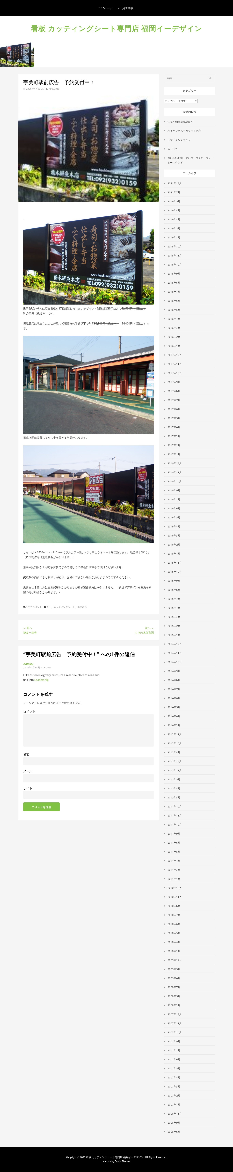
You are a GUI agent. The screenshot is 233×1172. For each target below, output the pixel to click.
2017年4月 (174, 427)
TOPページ (106, 8)
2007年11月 (175, 1023)
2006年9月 (174, 1122)
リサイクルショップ (179, 139)
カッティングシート (64, 607)
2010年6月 (174, 924)
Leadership (41, 680)
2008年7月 (174, 987)
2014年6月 (174, 698)
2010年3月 (174, 951)
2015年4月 (174, 607)
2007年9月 (174, 1041)
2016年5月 (174, 517)
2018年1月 (174, 345)
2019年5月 (174, 201)
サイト (27, 788)
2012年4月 (174, 788)
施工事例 (128, 8)
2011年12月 (175, 806)
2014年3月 (174, 725)
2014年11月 (175, 653)
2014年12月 (175, 644)
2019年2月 (174, 228)
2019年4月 (174, 210)
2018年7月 (174, 291)
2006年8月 (174, 1131)
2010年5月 (174, 933)
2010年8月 (174, 906)
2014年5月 (174, 707)
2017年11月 (175, 364)
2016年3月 (174, 535)
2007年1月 (174, 1104)
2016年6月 (174, 508)
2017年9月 (174, 382)
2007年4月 (174, 1077)
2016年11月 (175, 472)
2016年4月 (174, 526)
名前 (26, 754)
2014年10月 (175, 662)
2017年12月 (175, 355)
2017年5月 (174, 418)
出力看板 (82, 607)
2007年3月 (174, 1086)
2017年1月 (174, 454)
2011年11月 (175, 815)
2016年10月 (175, 481)
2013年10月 (175, 743)
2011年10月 (175, 824)
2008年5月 (174, 996)
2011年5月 (174, 851)
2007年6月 (174, 1059)
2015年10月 (175, 571)
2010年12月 (175, 887)
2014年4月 (174, 716)
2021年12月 (175, 183)
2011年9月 (174, 833)
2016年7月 (174, 499)
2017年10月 (175, 373)
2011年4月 (174, 860)
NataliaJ (28, 664)
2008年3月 (174, 1005)
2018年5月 (174, 309)
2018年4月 (174, 318)
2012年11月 (175, 770)
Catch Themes (122, 1161)
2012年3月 (174, 797)
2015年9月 (174, 580)
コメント (29, 711)
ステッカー (174, 148)
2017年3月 (174, 436)
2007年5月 (174, 1068)
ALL (49, 607)
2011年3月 (174, 869)
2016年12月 (175, 463)
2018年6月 (174, 300)
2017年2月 (174, 445)
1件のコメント (34, 607)
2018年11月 (175, 255)
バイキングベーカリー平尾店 (184, 130)
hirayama (54, 88)
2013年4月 (174, 752)
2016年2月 (174, 544)
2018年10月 (175, 264)
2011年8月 (174, 842)
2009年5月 (174, 969)
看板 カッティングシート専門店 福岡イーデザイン (116, 27)
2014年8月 (174, 680)
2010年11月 (175, 896)
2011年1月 (174, 878)
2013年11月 (175, 734)
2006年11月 (175, 1113)
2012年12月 (175, 761)
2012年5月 (174, 779)
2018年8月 (174, 282)
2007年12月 (175, 1014)
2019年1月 (174, 237)
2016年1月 (174, 553)
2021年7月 (174, 192)
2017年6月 (174, 409)
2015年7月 (174, 598)
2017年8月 (174, 391)
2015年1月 (174, 635)
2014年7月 (174, 689)
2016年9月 (174, 490)
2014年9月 (174, 671)
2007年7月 (174, 1050)
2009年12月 (175, 960)
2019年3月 (174, 219)
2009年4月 (174, 978)
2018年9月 (174, 273)
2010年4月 (174, 942)
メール (27, 771)
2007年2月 (174, 1095)
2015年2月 (174, 625)
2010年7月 (174, 915)
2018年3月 (174, 327)
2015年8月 (174, 589)
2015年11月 (175, 562)
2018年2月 (174, 336)
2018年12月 (175, 246)
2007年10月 (175, 1032)
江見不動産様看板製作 (180, 121)
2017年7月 (174, 400)
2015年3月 (174, 616)
